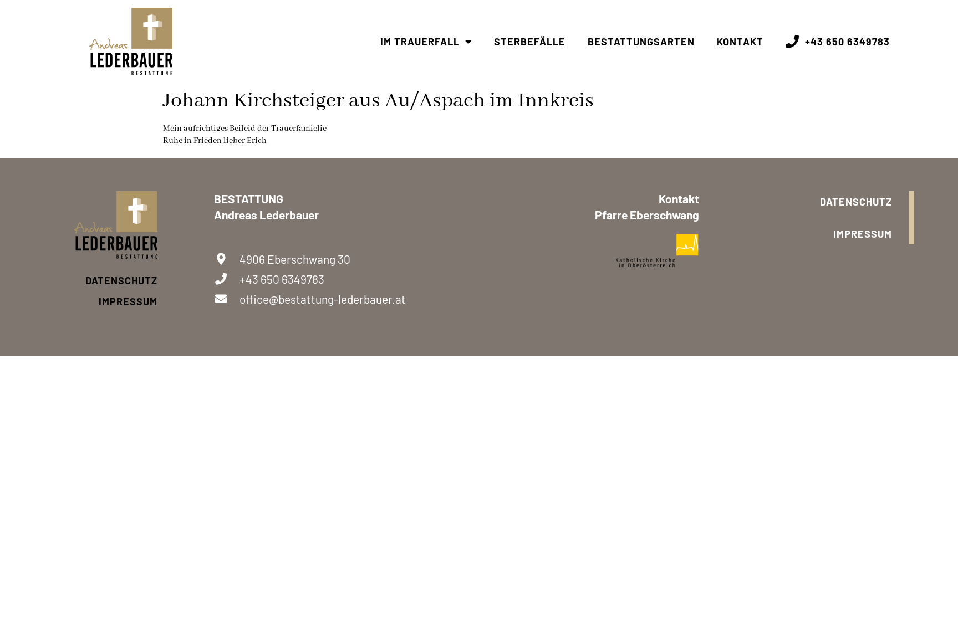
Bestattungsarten (641, 41)
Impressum (128, 301)
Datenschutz (121, 280)
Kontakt (740, 41)
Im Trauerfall (420, 41)
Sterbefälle (529, 41)
